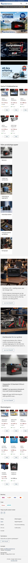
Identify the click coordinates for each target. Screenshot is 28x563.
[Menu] (26, 3)
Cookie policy (18, 527)
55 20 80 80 (8, 550)
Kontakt (2, 530)
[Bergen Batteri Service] (6, 3)
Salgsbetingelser (18, 521)
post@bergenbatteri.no (9, 548)
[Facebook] (4, 513)
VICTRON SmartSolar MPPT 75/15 (14, 448)
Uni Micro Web (14, 560)
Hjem (2, 521)
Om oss (2, 527)
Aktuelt (2, 524)
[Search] (21, 3)
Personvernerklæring (19, 524)
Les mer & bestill (8, 303)
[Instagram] (2, 513)
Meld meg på (5, 541)
